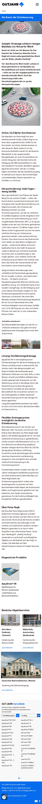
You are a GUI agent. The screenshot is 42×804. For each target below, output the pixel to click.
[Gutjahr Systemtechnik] (13, 4)
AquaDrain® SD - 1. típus (8, 756)
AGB (24, 796)
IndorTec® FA (25, 745)
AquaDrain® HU (7, 742)
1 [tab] (18, 778)
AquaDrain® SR (7, 765)
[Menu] (37, 4)
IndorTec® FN (25, 759)
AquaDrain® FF (7, 729)
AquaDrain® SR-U (27, 720)
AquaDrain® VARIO (27, 729)
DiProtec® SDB (26, 742)
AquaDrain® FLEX (7, 733)
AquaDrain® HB (7, 739)
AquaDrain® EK (7, 726)
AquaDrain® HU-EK (8, 745)
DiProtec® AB (25, 733)
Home (4, 11)
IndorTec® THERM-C (27, 762)
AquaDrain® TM (26, 726)
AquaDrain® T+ (26, 723)
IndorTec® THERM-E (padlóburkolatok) (27, 766)
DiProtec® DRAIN (26, 736)
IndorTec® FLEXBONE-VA (28, 755)
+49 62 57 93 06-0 (15, 790)
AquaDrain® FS (7, 736)
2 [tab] (20, 778)
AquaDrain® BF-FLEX (8, 720)
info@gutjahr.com (29, 790)
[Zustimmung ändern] (4, 797)
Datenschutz (17, 796)
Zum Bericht (7, 647)
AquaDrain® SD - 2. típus (8, 761)
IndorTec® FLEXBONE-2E (28, 749)
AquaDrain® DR (7, 723)
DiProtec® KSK (26, 739)
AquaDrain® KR (7, 748)
